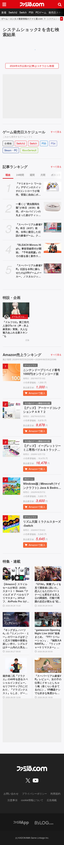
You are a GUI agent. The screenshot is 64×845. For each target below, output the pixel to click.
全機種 (8, 143)
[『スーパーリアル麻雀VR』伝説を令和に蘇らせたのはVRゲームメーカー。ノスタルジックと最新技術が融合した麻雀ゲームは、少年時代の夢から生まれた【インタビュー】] (52, 268)
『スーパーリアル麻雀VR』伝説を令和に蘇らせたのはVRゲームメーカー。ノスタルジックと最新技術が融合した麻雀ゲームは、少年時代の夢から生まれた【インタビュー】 (29, 270)
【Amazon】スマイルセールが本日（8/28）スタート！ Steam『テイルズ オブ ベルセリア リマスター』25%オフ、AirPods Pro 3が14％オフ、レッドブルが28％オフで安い (16, 592)
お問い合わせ (11, 793)
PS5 (31, 12)
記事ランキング (15, 167)
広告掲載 (52, 800)
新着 (3, 12)
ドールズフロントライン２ (20, 316)
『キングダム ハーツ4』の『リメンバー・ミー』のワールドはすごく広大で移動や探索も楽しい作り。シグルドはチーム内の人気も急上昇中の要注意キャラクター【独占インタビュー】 (16, 638)
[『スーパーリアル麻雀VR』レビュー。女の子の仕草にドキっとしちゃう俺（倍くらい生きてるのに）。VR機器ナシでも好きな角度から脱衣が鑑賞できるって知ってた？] (48, 665)
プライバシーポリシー (34, 793)
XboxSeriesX (29, 150)
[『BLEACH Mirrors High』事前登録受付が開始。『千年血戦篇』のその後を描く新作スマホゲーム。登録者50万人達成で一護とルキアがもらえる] (52, 248)
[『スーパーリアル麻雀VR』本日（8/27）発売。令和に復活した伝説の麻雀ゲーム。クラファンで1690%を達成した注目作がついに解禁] (52, 227)
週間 (32, 175)
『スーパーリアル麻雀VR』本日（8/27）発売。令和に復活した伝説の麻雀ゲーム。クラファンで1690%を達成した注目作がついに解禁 (29, 230)
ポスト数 (56, 175)
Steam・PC (10, 150)
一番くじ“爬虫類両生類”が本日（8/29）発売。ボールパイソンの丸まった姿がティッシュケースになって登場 (28, 209)
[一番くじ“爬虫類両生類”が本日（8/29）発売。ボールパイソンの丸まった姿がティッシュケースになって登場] (52, 207)
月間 (42, 175)
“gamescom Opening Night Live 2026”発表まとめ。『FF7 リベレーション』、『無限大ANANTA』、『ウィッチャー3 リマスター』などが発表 (48, 638)
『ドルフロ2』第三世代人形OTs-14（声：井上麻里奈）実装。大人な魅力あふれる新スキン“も (16, 329)
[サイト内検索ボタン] (59, 4)
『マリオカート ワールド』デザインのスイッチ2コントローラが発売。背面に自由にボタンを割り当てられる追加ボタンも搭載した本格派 (28, 189)
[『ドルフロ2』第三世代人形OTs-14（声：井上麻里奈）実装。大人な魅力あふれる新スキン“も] (16, 309)
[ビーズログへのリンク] (44, 822)
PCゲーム (41, 12)
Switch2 (13, 12)
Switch (23, 12)
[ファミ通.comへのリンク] (32, 4)
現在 (8, 175)
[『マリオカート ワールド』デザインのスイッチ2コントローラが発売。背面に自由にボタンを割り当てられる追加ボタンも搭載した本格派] (52, 187)
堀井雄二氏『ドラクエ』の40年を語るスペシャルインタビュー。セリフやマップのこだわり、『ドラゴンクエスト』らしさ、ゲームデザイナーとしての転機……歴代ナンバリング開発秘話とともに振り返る (15, 684)
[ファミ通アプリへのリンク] (21, 822)
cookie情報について (32, 800)
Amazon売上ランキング (22, 354)
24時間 (20, 175)
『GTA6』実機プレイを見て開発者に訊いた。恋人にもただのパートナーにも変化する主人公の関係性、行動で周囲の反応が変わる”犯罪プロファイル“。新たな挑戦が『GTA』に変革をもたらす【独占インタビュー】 (48, 592)
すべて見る (56, 131)
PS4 (53, 143)
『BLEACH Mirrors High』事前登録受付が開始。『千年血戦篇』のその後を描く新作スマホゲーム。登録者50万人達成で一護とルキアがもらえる (28, 250)
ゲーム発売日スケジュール (24, 132)
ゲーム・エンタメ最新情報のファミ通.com (22, 18)
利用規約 (55, 793)
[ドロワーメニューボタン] (4, 4)
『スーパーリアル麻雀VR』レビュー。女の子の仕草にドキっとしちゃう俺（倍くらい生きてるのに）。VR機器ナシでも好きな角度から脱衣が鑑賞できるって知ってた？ (48, 684)
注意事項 (12, 800)
